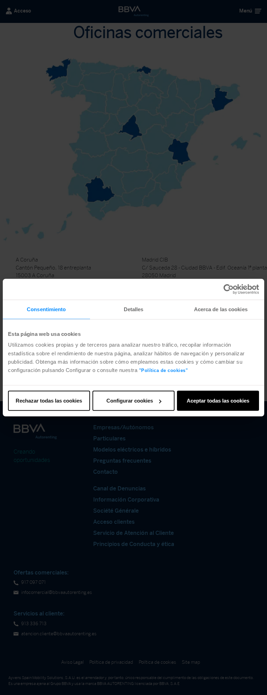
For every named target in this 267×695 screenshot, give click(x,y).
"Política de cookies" (163, 370)
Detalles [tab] (134, 309)
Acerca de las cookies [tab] (221, 309)
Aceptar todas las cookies (218, 401)
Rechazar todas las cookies (49, 401)
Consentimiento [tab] (46, 309)
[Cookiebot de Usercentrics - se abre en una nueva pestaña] (228, 289)
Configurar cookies (129, 401)
